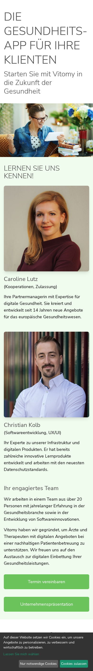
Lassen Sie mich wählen (21, 654)
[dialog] (46, 651)
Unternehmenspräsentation (46, 604)
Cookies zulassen (74, 663)
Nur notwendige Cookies (38, 663)
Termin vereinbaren (46, 582)
